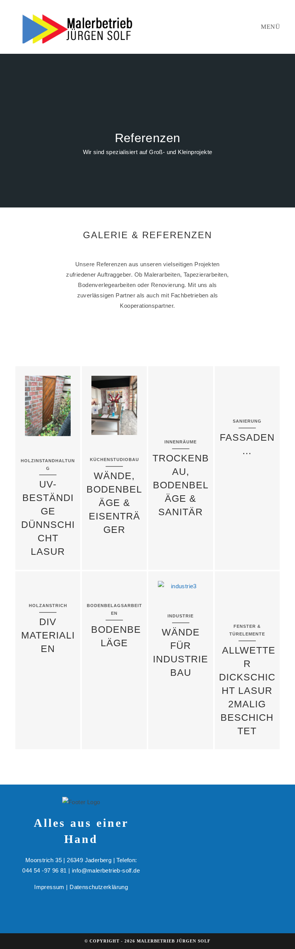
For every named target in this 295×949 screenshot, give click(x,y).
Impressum (49, 887)
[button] (26, 406)
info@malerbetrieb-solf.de (106, 870)
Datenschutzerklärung (99, 887)
